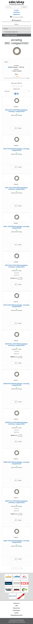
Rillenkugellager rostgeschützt (11, 31)
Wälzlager (6, 28)
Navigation (17, 20)
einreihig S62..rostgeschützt (10, 35)
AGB (16, 605)
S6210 (5, 305)
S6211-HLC (9, 188)
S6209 (5, 384)
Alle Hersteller (14, 67)
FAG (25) (21, 67)
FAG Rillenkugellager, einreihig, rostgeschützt (18, 110)
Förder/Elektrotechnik (16, 615)
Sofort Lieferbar (17, 71)
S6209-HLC (9, 344)
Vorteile (16, 613)
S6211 (5, 226)
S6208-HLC (9, 422)
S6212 (5, 149)
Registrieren (16, 14)
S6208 (5, 462)
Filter (17, 24)
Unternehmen (16, 610)
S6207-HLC (9, 501)
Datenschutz (16, 608)
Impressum (17, 603)
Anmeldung (16, 12)
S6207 (5, 541)
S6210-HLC (9, 265)
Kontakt (16, 10)
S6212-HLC (9, 110)
